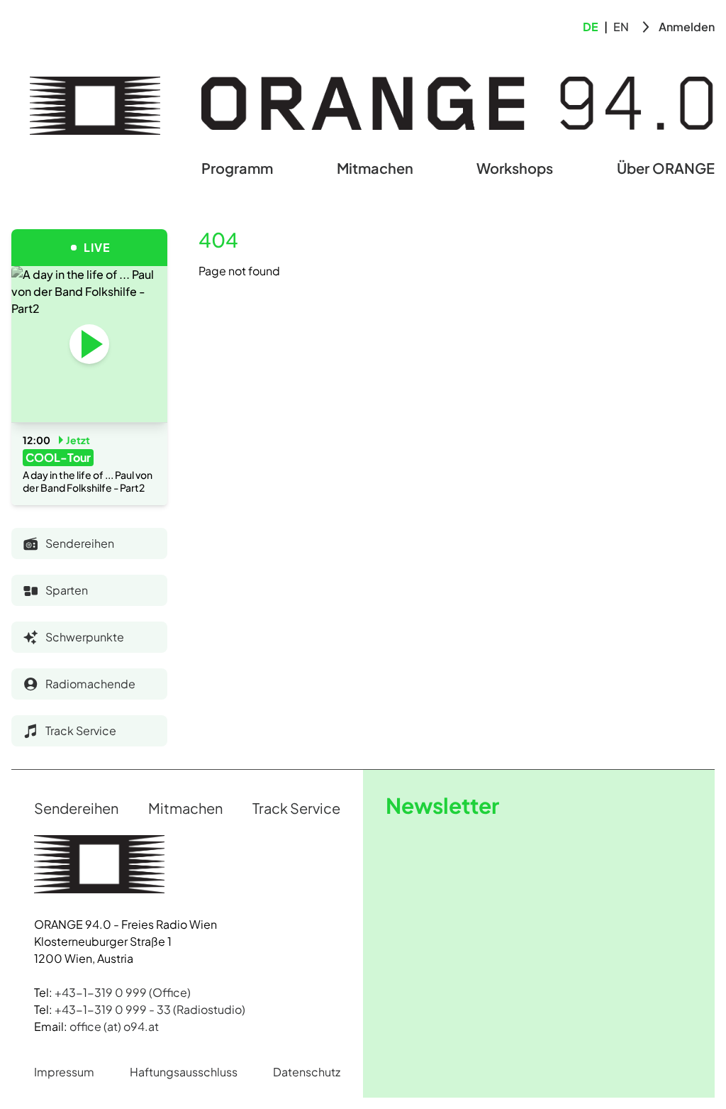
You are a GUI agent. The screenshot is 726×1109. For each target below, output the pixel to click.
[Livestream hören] (89, 344)
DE (590, 26)
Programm (237, 168)
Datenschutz (306, 1071)
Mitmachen (375, 168)
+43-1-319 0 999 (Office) (123, 992)
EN (621, 26)
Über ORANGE (666, 168)
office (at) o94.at (114, 1026)
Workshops (514, 168)
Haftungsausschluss (184, 1071)
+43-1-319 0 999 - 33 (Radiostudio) (150, 1009)
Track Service (296, 808)
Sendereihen (76, 808)
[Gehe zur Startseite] (95, 106)
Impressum (64, 1071)
